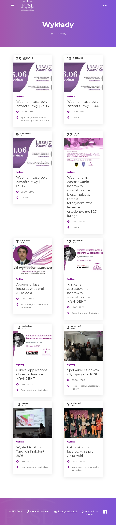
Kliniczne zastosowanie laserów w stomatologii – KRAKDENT (78, 293)
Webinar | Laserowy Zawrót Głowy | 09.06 (31, 182)
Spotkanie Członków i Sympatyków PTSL (83, 372)
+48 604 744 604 (39, 511)
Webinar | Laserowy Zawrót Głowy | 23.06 (32, 104)
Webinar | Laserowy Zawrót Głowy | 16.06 (83, 104)
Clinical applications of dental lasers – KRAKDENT (31, 374)
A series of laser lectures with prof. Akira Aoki (30, 289)
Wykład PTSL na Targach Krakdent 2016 (30, 451)
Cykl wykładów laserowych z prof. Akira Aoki (81, 451)
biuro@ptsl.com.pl (67, 511)
